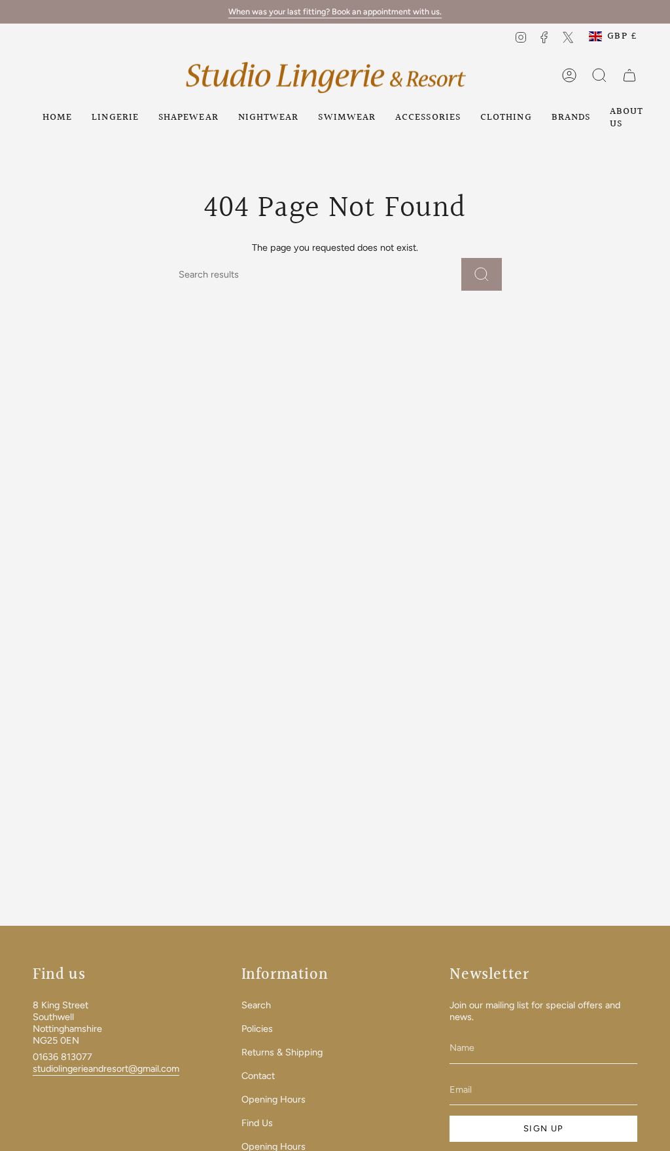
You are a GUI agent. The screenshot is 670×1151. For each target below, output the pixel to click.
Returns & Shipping (282, 1052)
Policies (257, 1028)
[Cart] (629, 75)
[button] (115, 117)
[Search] (481, 274)
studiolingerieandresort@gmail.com (106, 1068)
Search (256, 1005)
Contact (258, 1076)
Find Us (257, 1123)
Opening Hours (273, 1099)
